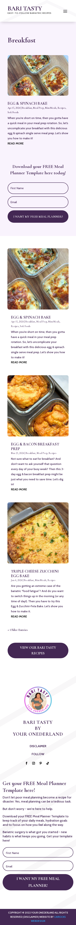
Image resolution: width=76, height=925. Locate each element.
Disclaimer (38, 746)
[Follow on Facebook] (26, 763)
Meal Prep (38, 107)
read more (16, 143)
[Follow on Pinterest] (40, 763)
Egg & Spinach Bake (27, 103)
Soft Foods (13, 112)
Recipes (62, 107)
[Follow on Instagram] (33, 763)
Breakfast (27, 107)
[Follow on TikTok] (48, 763)
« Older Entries (18, 630)
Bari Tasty (25, 8)
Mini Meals (50, 107)
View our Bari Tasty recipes (38, 650)
